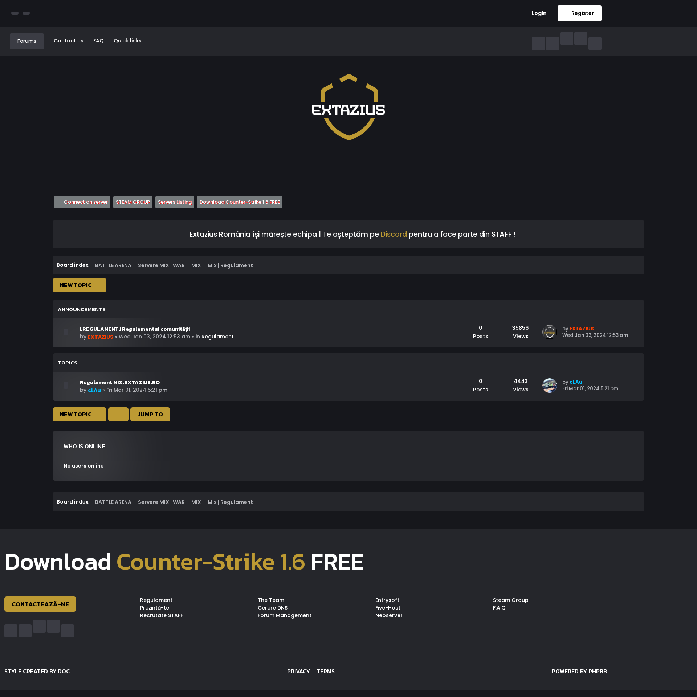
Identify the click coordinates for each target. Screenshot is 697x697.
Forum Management (284, 615)
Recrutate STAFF (161, 615)
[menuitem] (536, 13)
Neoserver (389, 615)
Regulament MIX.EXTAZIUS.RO (120, 382)
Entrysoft (387, 600)
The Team (271, 600)
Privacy (298, 671)
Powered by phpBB (579, 671)
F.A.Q (499, 607)
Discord (394, 235)
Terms (326, 671)
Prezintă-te (154, 607)
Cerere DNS (273, 607)
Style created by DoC (37, 671)
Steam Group (511, 600)
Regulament (217, 336)
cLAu (94, 390)
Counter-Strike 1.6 (211, 561)
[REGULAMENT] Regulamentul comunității (135, 329)
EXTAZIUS (100, 337)
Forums (26, 41)
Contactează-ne (40, 604)
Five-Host (387, 607)
